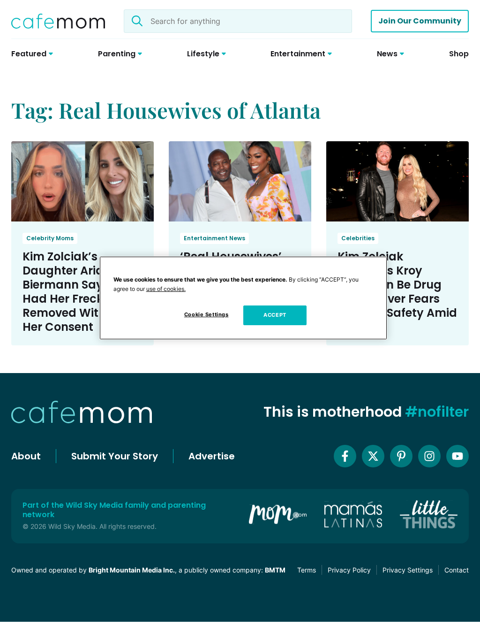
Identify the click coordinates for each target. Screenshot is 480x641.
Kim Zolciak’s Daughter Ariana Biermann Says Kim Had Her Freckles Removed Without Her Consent (78, 292)
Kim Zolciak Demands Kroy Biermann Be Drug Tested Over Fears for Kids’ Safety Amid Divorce (397, 292)
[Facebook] (345, 456)
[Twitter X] (373, 456)
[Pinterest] (401, 456)
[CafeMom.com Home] (58, 21)
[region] (243, 298)
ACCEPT (274, 315)
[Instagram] (429, 456)
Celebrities (358, 238)
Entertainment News (214, 238)
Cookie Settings (206, 314)
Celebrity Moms (50, 238)
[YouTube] (457, 456)
